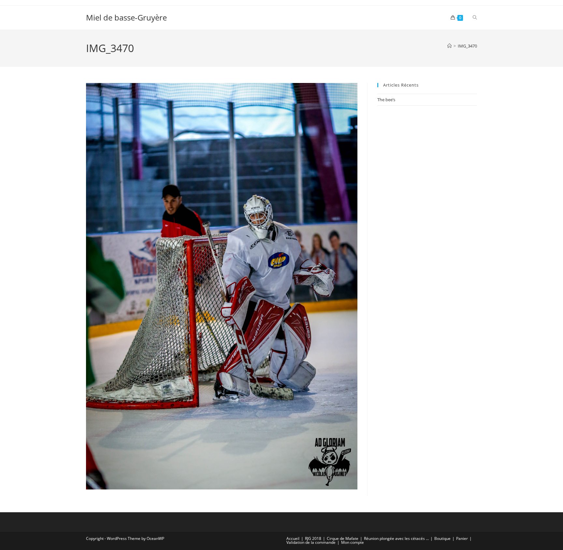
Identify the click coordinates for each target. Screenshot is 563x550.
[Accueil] (449, 46)
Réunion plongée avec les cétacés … (396, 538)
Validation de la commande (311, 542)
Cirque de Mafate (342, 538)
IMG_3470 (467, 46)
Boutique (442, 538)
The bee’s (386, 100)
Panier (462, 538)
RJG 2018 (313, 538)
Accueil (292, 538)
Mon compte (352, 542)
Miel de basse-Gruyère (126, 17)
